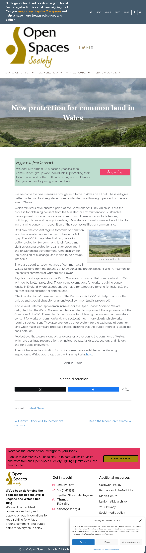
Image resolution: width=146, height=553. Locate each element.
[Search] (134, 12)
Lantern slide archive (113, 501)
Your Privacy (107, 507)
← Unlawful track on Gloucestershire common (39, 423)
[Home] (91, 12)
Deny (107, 542)
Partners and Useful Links (116, 490)
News (98, 12)
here (89, 354)
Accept (83, 542)
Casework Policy (110, 485)
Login (126, 12)
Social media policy (112, 512)
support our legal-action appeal (39, 11)
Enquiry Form (65, 485)
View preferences (130, 542)
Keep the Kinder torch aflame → (110, 421)
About (108, 12)
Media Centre (108, 496)
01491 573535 (65, 490)
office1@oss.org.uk (69, 509)
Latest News (36, 408)
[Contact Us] (140, 12)
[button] (140, 520)
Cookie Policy (99, 549)
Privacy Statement (112, 549)
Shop (117, 12)
